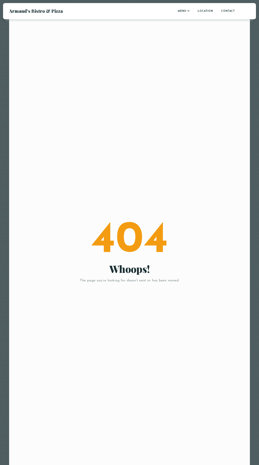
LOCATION (205, 11)
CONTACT (228, 11)
